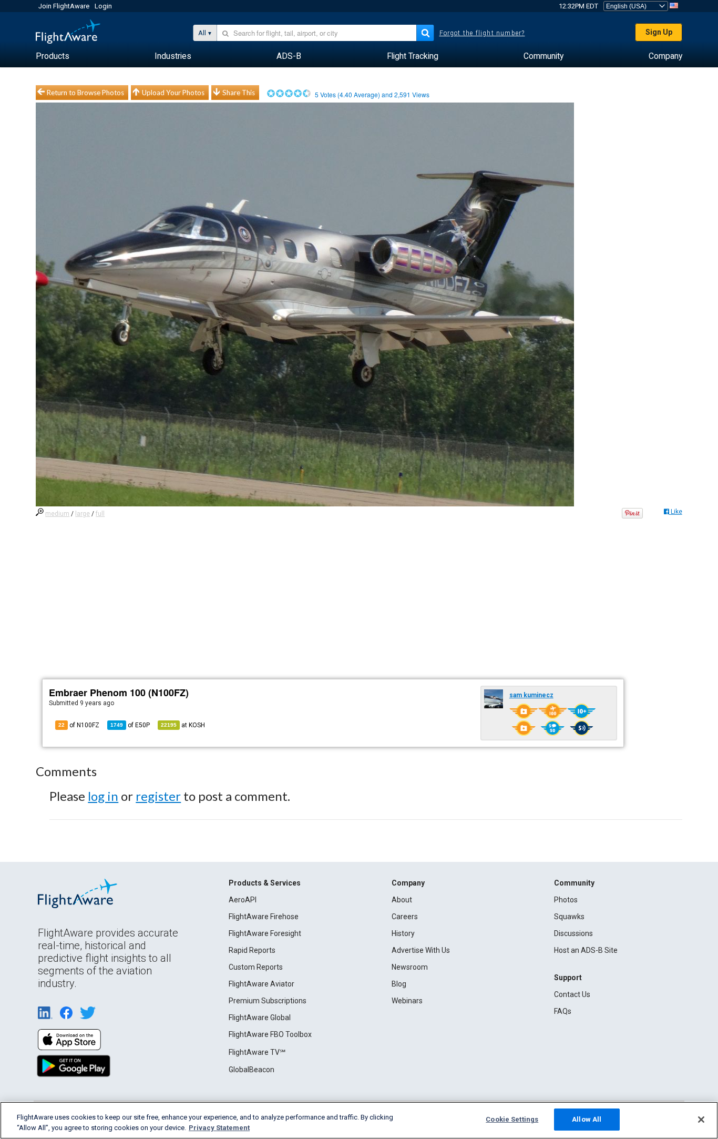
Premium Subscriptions (267, 1000)
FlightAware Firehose (264, 916)
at (183, 725)
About (402, 900)
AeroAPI (243, 900)
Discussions (573, 933)
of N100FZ (78, 725)
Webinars (407, 1000)
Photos (566, 900)
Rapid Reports (252, 950)
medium (57, 513)
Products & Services (265, 883)
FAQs (562, 1011)
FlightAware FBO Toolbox (270, 1034)
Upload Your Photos (173, 92)
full (100, 513)
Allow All (586, 1119)
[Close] (701, 1119)
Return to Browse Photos (85, 92)
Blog (399, 984)
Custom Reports (256, 967)
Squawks (569, 916)
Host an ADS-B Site (586, 950)
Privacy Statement (219, 1128)
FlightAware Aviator (261, 984)
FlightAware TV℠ (257, 1052)
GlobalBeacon (251, 1069)
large (82, 513)
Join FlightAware (63, 6)
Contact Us (572, 994)
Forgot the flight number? (482, 33)
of (130, 725)
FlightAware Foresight (265, 933)
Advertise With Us (421, 950)
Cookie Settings (512, 1119)
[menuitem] (52, 56)
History (403, 933)
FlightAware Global (260, 1017)
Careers (405, 916)
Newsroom (410, 967)
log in (103, 796)
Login (103, 6)
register (158, 796)
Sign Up (658, 32)
